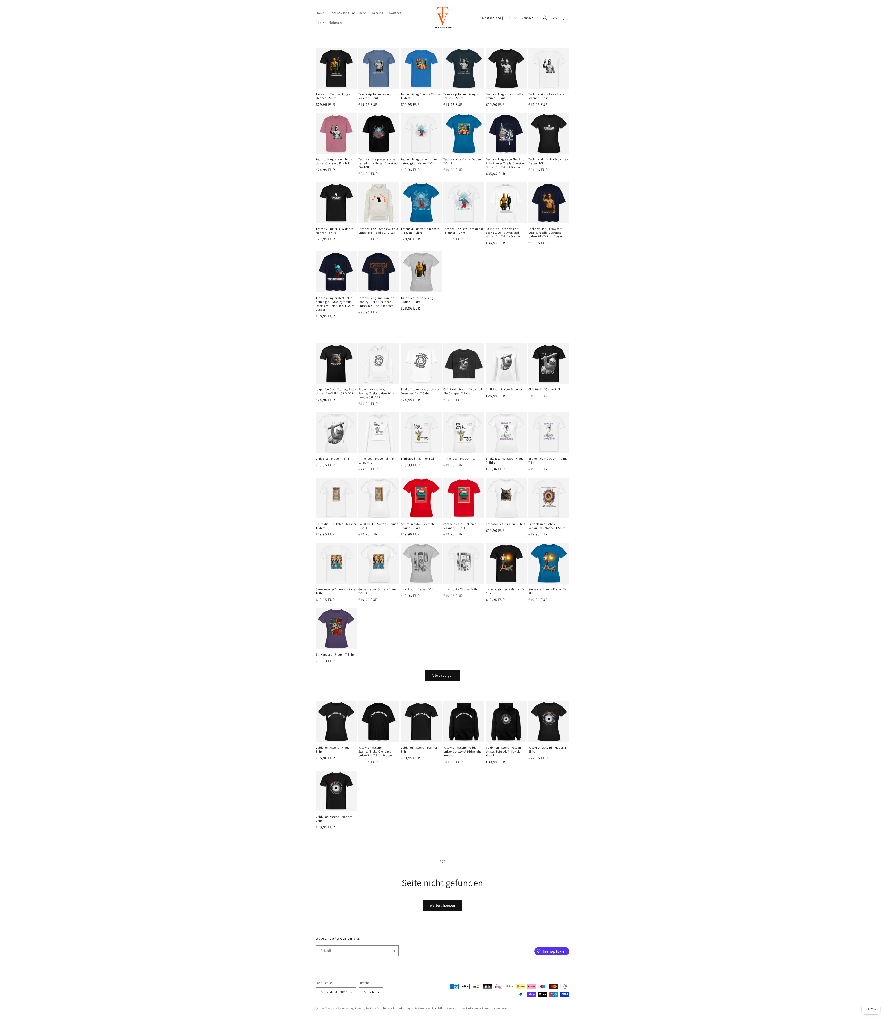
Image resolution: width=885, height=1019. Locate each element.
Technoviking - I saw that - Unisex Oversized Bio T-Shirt (335, 161)
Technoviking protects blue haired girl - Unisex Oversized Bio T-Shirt (378, 163)
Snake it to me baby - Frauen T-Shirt (505, 460)
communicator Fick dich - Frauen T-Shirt (418, 526)
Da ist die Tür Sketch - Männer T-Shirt (336, 526)
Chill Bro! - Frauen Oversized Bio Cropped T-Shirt (462, 391)
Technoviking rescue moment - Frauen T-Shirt (421, 231)
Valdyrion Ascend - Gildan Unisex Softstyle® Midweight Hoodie (462, 751)
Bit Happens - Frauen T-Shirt (335, 654)
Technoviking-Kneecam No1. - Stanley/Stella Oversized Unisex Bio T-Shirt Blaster (378, 302)
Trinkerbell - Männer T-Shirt (419, 459)
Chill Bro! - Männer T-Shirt (546, 389)
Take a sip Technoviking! (340, 1008)
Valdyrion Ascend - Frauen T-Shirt (335, 749)
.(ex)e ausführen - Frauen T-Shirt (547, 591)
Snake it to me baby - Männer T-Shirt (548, 460)
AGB (440, 1008)
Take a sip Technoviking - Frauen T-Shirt (460, 96)
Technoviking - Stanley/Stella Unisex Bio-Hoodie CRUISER (378, 231)
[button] (545, 18)
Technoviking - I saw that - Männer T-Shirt (546, 96)
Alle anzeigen (443, 675)
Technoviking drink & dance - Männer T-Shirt (335, 231)
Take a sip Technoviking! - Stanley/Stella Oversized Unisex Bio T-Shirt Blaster (503, 233)
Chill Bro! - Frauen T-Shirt (333, 459)
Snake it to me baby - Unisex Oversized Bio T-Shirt (420, 391)
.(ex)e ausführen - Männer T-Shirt (505, 591)
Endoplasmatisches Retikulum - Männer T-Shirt (546, 526)
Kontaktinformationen (475, 1008)
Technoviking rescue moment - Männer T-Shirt (463, 231)
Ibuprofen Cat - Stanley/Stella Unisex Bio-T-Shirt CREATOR (336, 391)
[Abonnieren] (393, 950)
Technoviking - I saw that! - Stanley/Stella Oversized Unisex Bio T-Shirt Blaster (547, 233)
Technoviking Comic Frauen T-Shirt (462, 161)
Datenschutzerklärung (396, 1008)
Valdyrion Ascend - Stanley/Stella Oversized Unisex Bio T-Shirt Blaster (375, 751)
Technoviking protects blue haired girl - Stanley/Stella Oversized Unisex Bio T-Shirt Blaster (335, 304)
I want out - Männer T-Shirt (461, 589)
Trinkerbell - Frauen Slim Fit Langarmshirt (377, 460)
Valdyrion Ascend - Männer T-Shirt (420, 749)
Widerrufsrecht (424, 1008)
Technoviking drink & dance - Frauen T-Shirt (548, 161)
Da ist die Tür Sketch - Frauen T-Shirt (378, 526)
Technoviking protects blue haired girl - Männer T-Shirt (419, 161)
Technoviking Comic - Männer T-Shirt (421, 96)
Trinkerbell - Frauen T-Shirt (461, 459)
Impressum (500, 1008)
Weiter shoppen (442, 905)
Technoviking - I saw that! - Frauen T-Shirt (504, 96)
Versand (452, 1008)
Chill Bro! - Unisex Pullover (504, 389)
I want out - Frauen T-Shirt (419, 589)
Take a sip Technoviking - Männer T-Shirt (333, 96)
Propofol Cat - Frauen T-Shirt (505, 524)
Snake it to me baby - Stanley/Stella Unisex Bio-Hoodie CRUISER (376, 393)
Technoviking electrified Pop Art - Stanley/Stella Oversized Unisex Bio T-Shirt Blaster (505, 163)
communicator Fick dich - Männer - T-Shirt (460, 526)
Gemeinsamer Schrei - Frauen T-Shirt (378, 591)
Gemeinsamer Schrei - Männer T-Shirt (336, 591)
